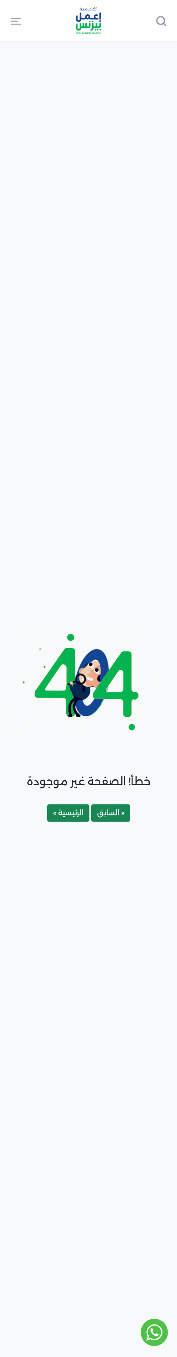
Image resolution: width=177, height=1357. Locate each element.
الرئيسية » (68, 812)
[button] (16, 20)
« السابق (110, 812)
